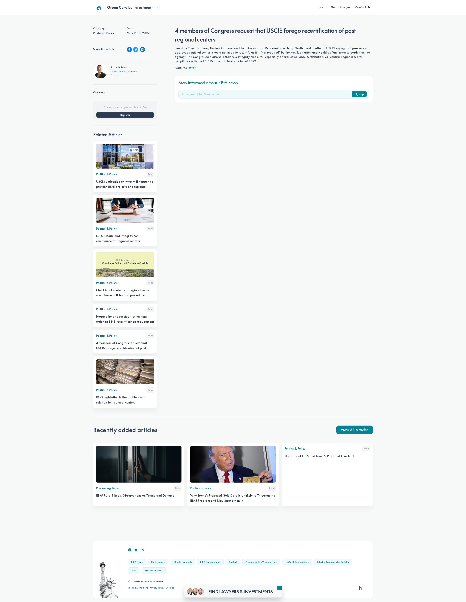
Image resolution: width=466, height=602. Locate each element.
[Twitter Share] (135, 49)
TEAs (133, 570)
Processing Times (154, 570)
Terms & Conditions (138, 587)
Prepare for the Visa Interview (261, 562)
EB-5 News (137, 562)
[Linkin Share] (142, 49)
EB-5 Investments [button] (183, 562)
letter (192, 68)
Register (125, 115)
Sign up (359, 94)
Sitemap (170, 587)
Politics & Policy (103, 33)
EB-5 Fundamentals (210, 562)
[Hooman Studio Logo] (361, 588)
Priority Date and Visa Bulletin (333, 562)
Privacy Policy (156, 587)
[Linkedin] (142, 550)
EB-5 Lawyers (158, 562)
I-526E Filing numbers (297, 562)
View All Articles (355, 430)
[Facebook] (129, 550)
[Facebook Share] (129, 49)
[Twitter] (136, 550)
